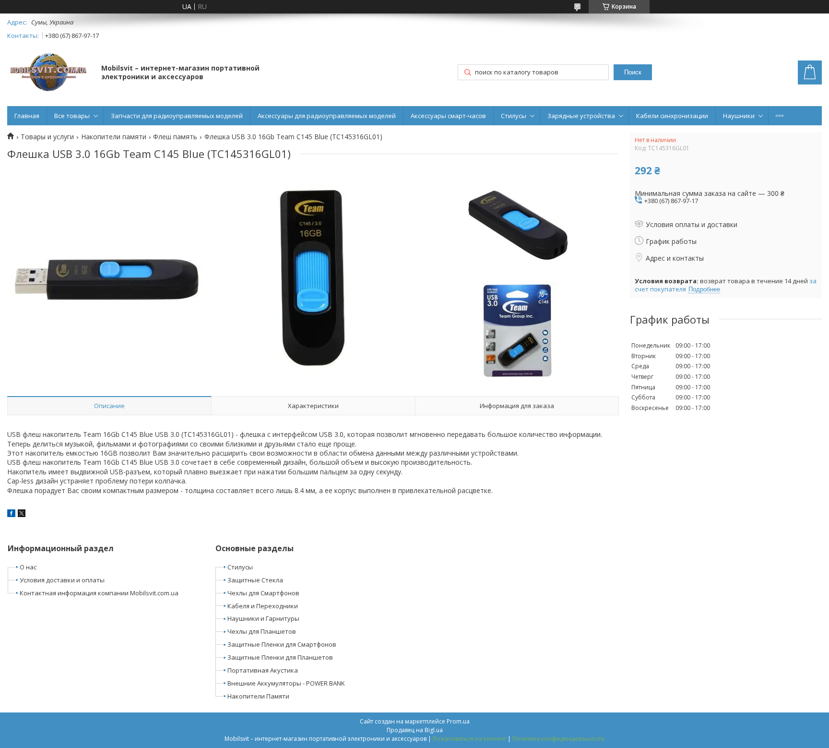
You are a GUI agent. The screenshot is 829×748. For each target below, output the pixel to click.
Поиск (632, 72)
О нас (28, 567)
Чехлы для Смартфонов (263, 593)
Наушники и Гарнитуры (263, 618)
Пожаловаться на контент (469, 739)
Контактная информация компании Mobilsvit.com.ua (99, 593)
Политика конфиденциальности (558, 739)
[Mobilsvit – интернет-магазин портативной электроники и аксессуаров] (49, 73)
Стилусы (513, 115)
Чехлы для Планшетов (261, 631)
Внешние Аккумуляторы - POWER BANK (286, 683)
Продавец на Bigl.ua (415, 730)
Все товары (72, 115)
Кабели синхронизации (672, 115)
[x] (21, 514)
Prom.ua (458, 721)
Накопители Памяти (258, 696)
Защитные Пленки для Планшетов (280, 657)
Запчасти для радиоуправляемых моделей (177, 115)
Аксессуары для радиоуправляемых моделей (327, 115)
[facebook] (11, 514)
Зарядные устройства (581, 115)
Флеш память (175, 137)
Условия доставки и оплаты (62, 580)
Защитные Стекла (255, 580)
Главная (26, 115)
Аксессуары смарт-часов (448, 115)
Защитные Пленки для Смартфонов (281, 644)
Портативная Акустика (262, 670)
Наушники (739, 115)
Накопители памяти (113, 137)
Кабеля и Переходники (262, 606)
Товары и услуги (47, 137)
